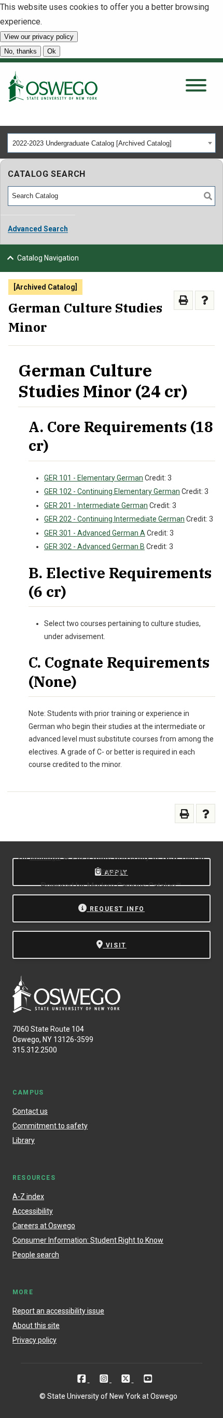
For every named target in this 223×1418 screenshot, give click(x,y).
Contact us (30, 1111)
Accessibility (32, 1211)
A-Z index (28, 1196)
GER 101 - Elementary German (93, 478)
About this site (36, 1325)
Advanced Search (38, 229)
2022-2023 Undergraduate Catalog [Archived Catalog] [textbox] (92, 143)
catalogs (45, 857)
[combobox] (111, 143)
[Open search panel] (196, 86)
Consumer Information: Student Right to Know (87, 1240)
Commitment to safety (50, 1126)
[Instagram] (105, 1378)
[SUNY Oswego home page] (52, 86)
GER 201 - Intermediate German (96, 505)
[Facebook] (83, 1378)
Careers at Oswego (43, 1225)
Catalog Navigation (48, 258)
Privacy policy (34, 1340)
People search (35, 1255)
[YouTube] (148, 1378)
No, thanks (20, 51)
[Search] (208, 196)
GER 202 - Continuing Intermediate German (114, 519)
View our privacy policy (39, 37)
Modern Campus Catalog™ (134, 886)
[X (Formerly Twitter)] (127, 1378)
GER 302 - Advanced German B (94, 546)
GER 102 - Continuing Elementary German (112, 491)
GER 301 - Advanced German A (94, 533)
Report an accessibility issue (58, 1311)
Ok (51, 51)
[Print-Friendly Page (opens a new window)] (183, 300)
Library (23, 1140)
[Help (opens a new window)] (204, 300)
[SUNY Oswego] (66, 1010)
